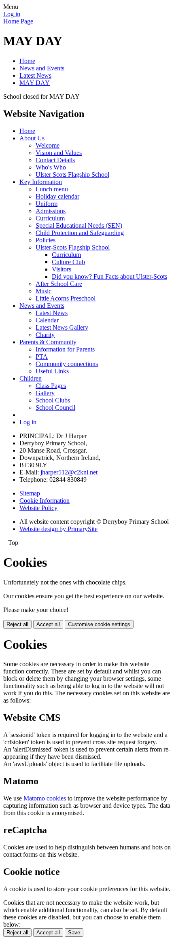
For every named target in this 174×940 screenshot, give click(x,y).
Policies (45, 240)
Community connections (67, 363)
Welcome (47, 145)
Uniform (46, 203)
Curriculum (50, 218)
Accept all (48, 624)
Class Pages (51, 385)
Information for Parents (65, 349)
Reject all (17, 624)
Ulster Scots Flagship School (72, 174)
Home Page (18, 21)
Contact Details (55, 160)
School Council (55, 407)
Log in (11, 14)
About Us (32, 138)
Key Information (40, 181)
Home (27, 60)
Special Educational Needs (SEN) (79, 225)
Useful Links (52, 371)
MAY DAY (34, 82)
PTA (42, 356)
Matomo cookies (44, 798)
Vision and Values (59, 152)
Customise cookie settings (99, 624)
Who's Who (51, 167)
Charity (45, 334)
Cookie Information (44, 500)
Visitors (61, 269)
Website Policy (38, 507)
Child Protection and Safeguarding (80, 232)
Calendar (47, 320)
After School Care (59, 283)
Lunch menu (52, 189)
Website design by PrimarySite (58, 528)
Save (74, 932)
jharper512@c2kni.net (68, 472)
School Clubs (53, 400)
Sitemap (29, 493)
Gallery (45, 393)
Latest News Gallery (62, 327)
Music (43, 291)
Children (30, 378)
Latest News (35, 75)
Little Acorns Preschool (65, 298)
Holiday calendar (57, 196)
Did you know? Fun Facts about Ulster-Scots (109, 276)
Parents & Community (47, 342)
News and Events (41, 68)
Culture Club (68, 261)
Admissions (51, 210)
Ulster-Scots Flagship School (73, 247)
